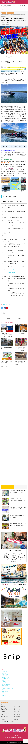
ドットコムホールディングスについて (8, 721)
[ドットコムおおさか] (8, 2)
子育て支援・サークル (5, 709)
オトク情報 (3, 711)
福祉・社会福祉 (17, 716)
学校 (2, 704)
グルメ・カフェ (17, 704)
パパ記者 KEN (8, 312)
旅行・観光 (11, 14)
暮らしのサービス (4, 716)
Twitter (10, 735)
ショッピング (16, 711)
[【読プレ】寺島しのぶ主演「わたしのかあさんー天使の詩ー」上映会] (7, 318)
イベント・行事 (17, 706)
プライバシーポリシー (9, 737)
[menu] (26, 2)
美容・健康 (3, 706)
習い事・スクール (17, 708)
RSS (17, 735)
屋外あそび (16, 14)
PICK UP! (8, 486)
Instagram (15, 735)
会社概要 (15, 737)
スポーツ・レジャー (10, 12)
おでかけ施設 (4, 12)
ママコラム (20, 486)
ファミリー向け (22, 14)
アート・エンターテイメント (19, 714)
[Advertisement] (14, 425)
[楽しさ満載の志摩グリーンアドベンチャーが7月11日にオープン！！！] (20, 318)
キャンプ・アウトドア (5, 14)
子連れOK (3, 16)
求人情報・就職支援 (5, 713)
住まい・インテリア (17, 709)
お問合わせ (20, 737)
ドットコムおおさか (11, 742)
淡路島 (4, 313)
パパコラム (3, 719)
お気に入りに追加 (7, 304)
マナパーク (16, 719)
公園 (2, 714)
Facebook (12, 735)
